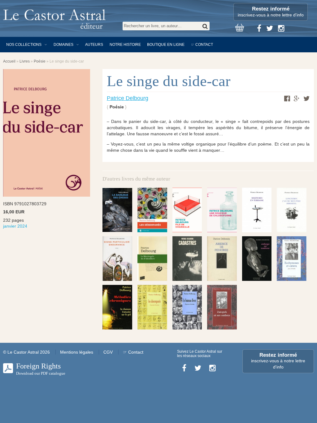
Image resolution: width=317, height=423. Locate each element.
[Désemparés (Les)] (152, 307)
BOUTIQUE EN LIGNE (166, 44)
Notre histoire (125, 44)
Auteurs (94, 44)
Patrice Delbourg (127, 98)
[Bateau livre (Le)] (187, 307)
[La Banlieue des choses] (117, 210)
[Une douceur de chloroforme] (222, 210)
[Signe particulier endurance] (117, 258)
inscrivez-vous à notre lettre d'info (271, 11)
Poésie (40, 61)
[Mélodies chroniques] (117, 307)
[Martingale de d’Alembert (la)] (152, 258)
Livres (25, 61)
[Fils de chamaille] (187, 210)
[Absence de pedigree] (222, 258)
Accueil (9, 61)
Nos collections (23, 44)
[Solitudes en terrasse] (257, 210)
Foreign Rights (40, 369)
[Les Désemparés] (152, 210)
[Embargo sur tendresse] (257, 258)
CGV (108, 352)
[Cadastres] (187, 258)
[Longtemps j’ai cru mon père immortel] (291, 210)
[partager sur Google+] (297, 99)
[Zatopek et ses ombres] (222, 307)
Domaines (63, 44)
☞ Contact (202, 44)
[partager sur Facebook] (287, 98)
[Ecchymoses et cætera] (291, 258)
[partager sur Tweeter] (306, 98)
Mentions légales (76, 352)
